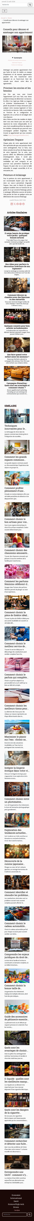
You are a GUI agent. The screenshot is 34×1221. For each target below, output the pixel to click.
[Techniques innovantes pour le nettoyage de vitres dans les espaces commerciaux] (17, 416)
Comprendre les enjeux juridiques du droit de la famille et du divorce (17, 957)
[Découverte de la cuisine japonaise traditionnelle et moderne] (17, 851)
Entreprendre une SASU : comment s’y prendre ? (15, 1174)
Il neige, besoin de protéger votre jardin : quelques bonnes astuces (17, 235)
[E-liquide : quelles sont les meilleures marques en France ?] (17, 1069)
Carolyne (17, 1210)
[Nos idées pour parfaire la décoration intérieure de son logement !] (17, 254)
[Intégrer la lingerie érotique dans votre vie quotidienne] (17, 758)
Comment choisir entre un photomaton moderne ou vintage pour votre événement (17, 803)
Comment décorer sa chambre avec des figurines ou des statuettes (17, 297)
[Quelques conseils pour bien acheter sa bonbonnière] (17, 316)
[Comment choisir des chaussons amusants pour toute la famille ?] (17, 540)
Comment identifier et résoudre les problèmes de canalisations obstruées (17, 896)
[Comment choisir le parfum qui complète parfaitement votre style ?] (17, 664)
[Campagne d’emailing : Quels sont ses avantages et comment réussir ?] (17, 373)
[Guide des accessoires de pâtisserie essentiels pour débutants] (17, 1006)
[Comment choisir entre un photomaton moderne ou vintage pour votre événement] (17, 789)
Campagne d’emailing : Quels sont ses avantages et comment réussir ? (17, 385)
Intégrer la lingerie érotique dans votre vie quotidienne (17, 770)
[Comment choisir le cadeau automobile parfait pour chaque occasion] (17, 913)
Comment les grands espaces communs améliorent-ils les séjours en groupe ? (16, 461)
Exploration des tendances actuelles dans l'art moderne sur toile (17, 834)
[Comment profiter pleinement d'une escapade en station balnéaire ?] (17, 478)
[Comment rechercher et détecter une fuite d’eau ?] (17, 1131)
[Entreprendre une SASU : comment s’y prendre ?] (17, 1162)
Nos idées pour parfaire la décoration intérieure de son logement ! (17, 266)
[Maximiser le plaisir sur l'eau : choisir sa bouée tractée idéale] (17, 727)
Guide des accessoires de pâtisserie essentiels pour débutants (17, 1019)
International (16, 1198)
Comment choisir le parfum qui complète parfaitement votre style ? (16, 679)
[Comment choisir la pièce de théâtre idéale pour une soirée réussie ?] (17, 602)
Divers (10, 18)
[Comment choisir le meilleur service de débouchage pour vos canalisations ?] (17, 633)
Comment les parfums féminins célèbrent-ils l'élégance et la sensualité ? (16, 585)
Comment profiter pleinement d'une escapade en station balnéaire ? (15, 492)
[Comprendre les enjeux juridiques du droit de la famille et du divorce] (17, 944)
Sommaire (18, 57)
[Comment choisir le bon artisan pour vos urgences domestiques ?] (17, 509)
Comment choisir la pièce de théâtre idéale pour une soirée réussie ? (17, 616)
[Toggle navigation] (4, 10)
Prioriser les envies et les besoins (17, 60)
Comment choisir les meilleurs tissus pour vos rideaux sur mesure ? (16, 710)
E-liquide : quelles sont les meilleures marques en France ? (17, 1081)
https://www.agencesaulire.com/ (18, 135)
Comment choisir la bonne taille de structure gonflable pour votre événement (16, 990)
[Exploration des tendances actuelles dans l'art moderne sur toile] (17, 820)
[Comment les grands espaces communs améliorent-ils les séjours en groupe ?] (17, 447)
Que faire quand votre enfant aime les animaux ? (17, 355)
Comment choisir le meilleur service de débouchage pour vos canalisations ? (16, 648)
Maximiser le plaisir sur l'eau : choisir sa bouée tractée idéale (15, 739)
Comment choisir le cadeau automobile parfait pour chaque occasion (15, 927)
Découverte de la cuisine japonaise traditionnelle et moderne (14, 865)
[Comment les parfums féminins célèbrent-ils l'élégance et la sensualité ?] (17, 571)
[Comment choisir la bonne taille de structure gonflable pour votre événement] (17, 975)
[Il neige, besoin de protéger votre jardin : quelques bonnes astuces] (17, 223)
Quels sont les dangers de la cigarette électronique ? (17, 1112)
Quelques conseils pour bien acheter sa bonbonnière (17, 327)
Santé (16, 1201)
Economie (16, 1195)
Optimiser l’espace (17, 63)
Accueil (3, 18)
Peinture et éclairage (17, 65)
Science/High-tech (16, 1204)
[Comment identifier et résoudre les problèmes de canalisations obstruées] (17, 882)
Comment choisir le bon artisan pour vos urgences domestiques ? (16, 523)
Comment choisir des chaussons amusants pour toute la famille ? (16, 553)
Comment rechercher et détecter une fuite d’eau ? (16, 1143)
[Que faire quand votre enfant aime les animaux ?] (17, 344)
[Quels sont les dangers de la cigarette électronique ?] (17, 1100)
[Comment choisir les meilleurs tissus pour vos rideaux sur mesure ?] (17, 696)
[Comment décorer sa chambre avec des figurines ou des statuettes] (17, 285)
